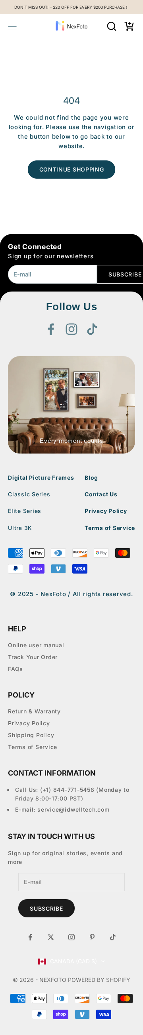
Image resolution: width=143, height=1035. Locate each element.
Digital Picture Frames (41, 477)
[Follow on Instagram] (71, 329)
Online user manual (36, 645)
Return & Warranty (34, 711)
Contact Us (101, 494)
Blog (91, 477)
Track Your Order (33, 657)
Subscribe (46, 908)
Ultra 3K (20, 527)
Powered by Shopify (99, 979)
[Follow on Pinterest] (92, 937)
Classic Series (29, 494)
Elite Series (24, 510)
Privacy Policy (106, 510)
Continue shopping (71, 169)
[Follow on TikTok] (92, 329)
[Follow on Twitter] (51, 937)
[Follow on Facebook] (51, 329)
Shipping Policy (31, 735)
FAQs (15, 668)
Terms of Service (110, 527)
